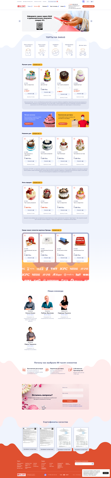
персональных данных (88, 472)
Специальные (35, 466)
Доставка (43, 464)
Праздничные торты (27, 465)
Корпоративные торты (28, 468)
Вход (74, 474)
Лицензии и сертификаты (43, 468)
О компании (19, 1)
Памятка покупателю (68, 464)
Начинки (34, 464)
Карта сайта (51, 466)
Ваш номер (65, 393)
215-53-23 (73, 4)
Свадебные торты (28, 463)
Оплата (42, 466)
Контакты (44, 1)
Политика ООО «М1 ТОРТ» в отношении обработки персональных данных (60, 465)
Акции (50, 464)
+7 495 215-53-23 (52, 475)
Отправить (70, 401)
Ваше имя (64, 387)
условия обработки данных (75, 406)
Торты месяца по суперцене (20, 464)
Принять (106, 472)
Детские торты (20, 468)
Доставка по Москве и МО (28, 1)
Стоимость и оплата (37, 1)
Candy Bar (35, 463)
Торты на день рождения (19, 466)
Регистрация (78, 474)
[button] (19, 21)
